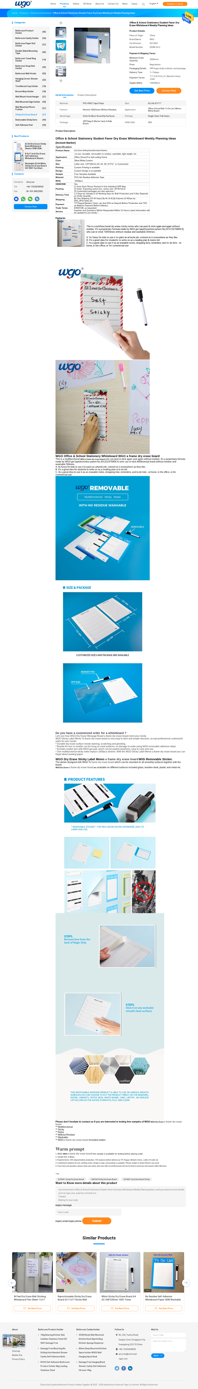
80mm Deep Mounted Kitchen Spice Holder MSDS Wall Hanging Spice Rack (93, 1352)
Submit (96, 1221)
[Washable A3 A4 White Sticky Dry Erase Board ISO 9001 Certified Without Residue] (19, 166)
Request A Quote (175, 4)
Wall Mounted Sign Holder (30, 102)
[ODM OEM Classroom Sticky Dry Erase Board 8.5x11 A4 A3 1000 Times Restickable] (32, 1272)
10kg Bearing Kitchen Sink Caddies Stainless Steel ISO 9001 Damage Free (53, 1339)
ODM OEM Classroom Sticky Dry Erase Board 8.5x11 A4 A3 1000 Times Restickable (31, 1299)
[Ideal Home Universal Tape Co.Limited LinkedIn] (130, 1368)
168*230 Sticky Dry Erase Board (104, 1179)
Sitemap (16, 1351)
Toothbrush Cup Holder (30, 86)
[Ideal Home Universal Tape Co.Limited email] (16, 198)
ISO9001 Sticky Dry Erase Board (71, 1179)
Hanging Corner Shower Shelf (30, 80)
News (14, 1347)
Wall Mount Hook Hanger (30, 96)
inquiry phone (75, 1221)
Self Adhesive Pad (30, 125)
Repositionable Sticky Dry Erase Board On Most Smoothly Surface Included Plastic (119, 1299)
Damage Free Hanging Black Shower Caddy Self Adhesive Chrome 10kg (92, 1366)
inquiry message (64, 1205)
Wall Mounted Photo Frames (30, 108)
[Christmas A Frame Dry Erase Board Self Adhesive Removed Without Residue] (163, 1272)
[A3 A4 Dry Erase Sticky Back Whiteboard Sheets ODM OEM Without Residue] (19, 146)
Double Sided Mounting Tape (30, 52)
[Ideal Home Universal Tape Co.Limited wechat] (30, 198)
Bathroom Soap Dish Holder (30, 67)
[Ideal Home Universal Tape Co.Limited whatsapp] (23, 198)
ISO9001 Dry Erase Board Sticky (137, 1179)
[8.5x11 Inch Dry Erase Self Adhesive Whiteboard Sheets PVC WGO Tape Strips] (19, 156)
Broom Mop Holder (30, 91)
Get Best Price (142, 90)
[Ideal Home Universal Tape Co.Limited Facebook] (123, 1368)
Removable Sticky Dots (30, 120)
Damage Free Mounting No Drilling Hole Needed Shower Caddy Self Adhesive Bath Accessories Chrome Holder (54, 1353)
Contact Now (31, 206)
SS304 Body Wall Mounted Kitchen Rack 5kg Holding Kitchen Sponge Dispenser (91, 1339)
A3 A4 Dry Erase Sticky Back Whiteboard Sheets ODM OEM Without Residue (35, 146)
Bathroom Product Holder (30, 32)
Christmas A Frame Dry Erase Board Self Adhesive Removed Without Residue (161, 1299)
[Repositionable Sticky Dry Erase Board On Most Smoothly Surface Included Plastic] (120, 1272)
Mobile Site (17, 1355)
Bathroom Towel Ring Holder (30, 59)
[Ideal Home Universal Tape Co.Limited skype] (37, 198)
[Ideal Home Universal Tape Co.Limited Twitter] (117, 1368)
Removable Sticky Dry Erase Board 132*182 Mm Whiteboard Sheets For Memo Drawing (76, 1299)
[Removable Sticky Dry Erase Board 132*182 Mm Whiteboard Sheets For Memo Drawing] (76, 1272)
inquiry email (62, 1221)
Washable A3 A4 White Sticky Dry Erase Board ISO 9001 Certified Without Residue (36, 165)
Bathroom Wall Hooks (30, 73)
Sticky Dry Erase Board (30, 114)
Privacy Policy (18, 1359)
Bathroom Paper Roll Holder (30, 44)
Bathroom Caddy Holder (30, 38)
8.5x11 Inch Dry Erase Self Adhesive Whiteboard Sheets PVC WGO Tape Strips (35, 156)
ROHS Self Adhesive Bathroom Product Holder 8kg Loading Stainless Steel (55, 1366)
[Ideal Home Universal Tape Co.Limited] (23, 4)
